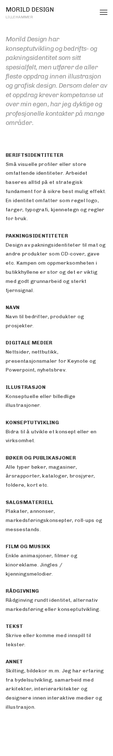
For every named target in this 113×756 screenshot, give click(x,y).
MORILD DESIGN (30, 9)
